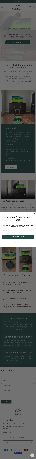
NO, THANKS (18, 242)
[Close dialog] (34, 214)
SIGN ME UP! (18, 237)
